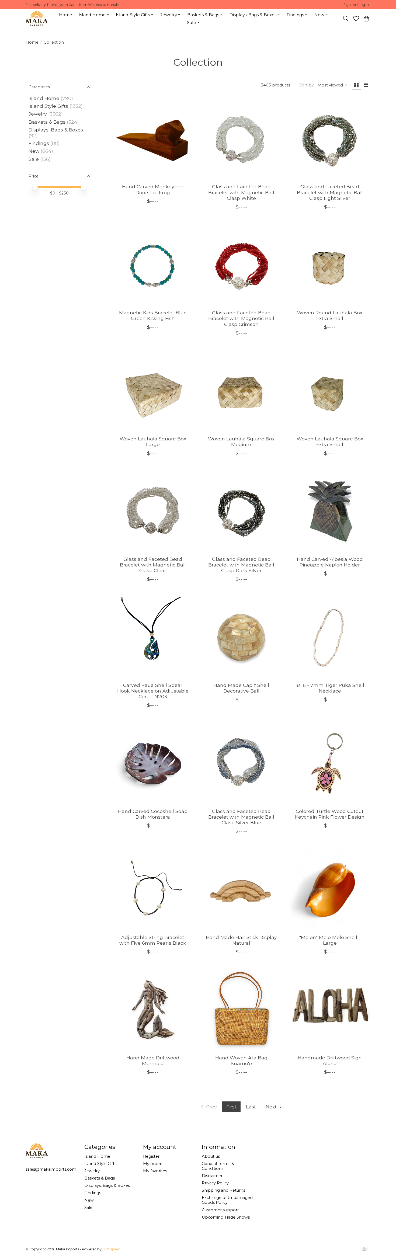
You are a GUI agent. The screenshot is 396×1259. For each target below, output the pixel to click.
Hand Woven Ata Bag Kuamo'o (241, 1060)
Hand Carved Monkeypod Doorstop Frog (153, 189)
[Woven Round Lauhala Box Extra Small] (329, 264)
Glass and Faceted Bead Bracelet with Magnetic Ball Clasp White (241, 192)
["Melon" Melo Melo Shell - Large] (329, 889)
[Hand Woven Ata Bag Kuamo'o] (241, 1009)
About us (211, 1156)
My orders (153, 1163)
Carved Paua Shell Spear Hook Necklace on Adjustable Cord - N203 (153, 690)
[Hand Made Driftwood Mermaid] (152, 1009)
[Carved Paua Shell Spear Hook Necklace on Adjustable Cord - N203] (152, 637)
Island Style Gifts (48, 106)
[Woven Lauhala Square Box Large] (152, 391)
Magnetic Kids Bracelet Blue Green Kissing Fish (153, 315)
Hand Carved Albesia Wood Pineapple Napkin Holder (330, 562)
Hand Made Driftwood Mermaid (152, 1060)
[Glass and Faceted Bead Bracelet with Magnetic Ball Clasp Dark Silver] (241, 511)
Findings (39, 143)
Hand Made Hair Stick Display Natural (241, 940)
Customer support (220, 1210)
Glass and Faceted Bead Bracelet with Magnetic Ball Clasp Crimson (241, 318)
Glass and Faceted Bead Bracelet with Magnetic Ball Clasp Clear (153, 564)
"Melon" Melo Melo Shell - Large (329, 940)
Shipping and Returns (223, 1190)
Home (65, 14)
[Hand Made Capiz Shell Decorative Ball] (241, 637)
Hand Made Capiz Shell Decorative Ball (241, 688)
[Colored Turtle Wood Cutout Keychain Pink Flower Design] (329, 763)
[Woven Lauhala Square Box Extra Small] (329, 391)
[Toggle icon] (346, 18)
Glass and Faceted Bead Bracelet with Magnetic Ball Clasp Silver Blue (241, 816)
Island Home (44, 98)
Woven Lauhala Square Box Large (153, 441)
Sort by (306, 85)
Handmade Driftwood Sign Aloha (330, 1060)
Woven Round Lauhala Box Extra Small (329, 315)
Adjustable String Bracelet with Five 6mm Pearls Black (152, 940)
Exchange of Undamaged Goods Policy (227, 1200)
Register (151, 1156)
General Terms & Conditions (218, 1166)
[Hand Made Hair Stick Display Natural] (241, 889)
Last (251, 1107)
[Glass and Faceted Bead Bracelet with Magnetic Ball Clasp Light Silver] (329, 138)
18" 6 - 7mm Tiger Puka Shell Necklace (329, 688)
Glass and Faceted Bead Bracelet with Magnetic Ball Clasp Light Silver (330, 192)
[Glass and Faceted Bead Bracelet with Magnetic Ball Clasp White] (241, 138)
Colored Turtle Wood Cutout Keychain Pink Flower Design (329, 814)
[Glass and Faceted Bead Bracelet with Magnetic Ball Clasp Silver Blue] (241, 763)
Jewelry (38, 114)
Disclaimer (212, 1175)
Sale (34, 159)
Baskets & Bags (47, 122)
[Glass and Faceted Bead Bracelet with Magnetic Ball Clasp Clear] (152, 511)
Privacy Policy (215, 1183)
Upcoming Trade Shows (226, 1217)
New (35, 151)
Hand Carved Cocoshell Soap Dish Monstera (152, 814)
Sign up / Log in (356, 5)
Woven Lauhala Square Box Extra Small (330, 441)
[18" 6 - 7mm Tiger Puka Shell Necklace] (329, 637)
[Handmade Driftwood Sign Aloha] (329, 1009)
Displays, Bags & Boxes (56, 130)
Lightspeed (111, 1249)
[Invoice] (364, 1249)
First (231, 1107)
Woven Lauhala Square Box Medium (241, 441)
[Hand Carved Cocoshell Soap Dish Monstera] (152, 763)
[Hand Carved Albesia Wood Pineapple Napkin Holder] (329, 511)
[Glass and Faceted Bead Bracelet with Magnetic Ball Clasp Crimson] (241, 264)
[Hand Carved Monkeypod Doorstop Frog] (152, 138)
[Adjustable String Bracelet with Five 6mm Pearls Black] (152, 889)
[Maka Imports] (37, 18)
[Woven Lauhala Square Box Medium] (241, 391)
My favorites (155, 1170)
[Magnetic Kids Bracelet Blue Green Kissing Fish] (152, 264)
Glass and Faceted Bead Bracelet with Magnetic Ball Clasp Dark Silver (241, 564)
